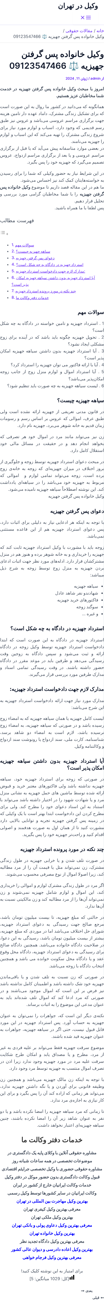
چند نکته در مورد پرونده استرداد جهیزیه (45, 291)
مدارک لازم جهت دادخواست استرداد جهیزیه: (50, 271)
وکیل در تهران (78, 5)
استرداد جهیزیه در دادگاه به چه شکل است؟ (49, 264)
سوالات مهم (24, 245)
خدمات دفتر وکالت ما (32, 297)
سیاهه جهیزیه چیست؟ (33, 251)
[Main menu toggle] (85, 18)
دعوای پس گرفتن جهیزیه (35, 258)
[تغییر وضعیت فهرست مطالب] (4, 234)
